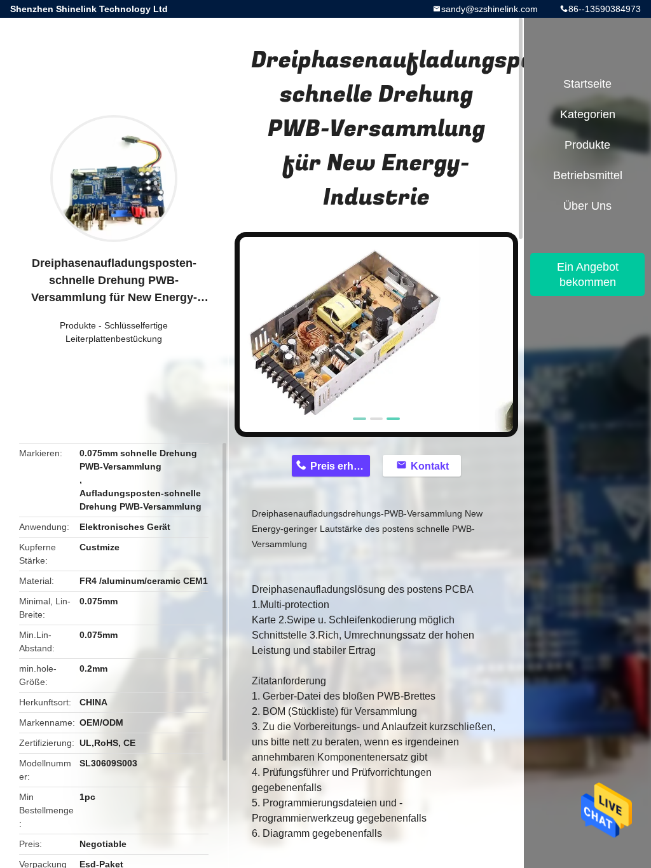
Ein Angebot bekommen (588, 274)
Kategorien (587, 114)
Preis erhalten (340, 466)
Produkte (78, 325)
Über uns (587, 206)
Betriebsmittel (587, 175)
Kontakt (430, 466)
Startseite (587, 84)
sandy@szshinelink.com (489, 9)
